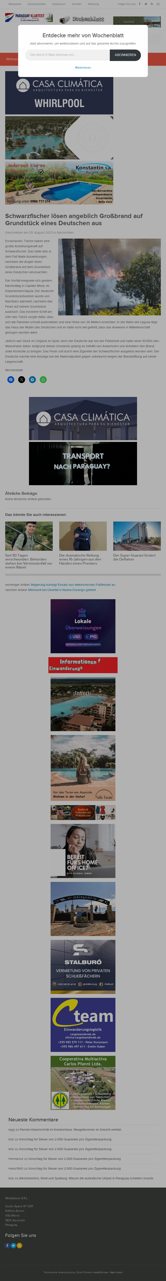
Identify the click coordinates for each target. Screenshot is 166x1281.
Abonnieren (125, 55)
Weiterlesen (83, 67)
